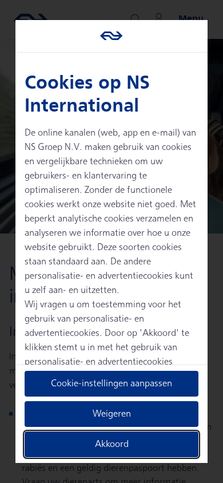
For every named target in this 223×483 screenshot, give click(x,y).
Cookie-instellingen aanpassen (111, 383)
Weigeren (112, 414)
